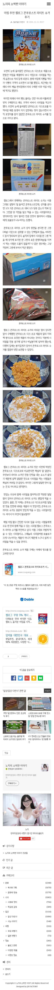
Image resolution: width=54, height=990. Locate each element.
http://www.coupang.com (17, 611)
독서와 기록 (12, 887)
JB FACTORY (32, 986)
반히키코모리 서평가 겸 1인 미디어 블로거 (21, 776)
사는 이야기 (12, 921)
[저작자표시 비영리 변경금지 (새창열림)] (33, 656)
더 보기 (47, 691)
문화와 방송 (12, 892)
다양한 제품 (12, 950)
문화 (7, 882)
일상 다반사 (12, 916)
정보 (7, 940)
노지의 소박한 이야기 (14, 4)
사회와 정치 (12, 902)
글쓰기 (7, 974)
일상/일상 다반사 (19, 22)
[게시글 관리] (14, 656)
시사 (7, 897)
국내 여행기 (12, 931)
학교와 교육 (12, 907)
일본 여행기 (12, 935)
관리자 (8, 969)
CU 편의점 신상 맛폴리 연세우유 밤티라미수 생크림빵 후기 (39, 739)
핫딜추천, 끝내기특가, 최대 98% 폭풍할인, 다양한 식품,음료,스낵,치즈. (19, 640)
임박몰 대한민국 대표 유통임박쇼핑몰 (19, 635)
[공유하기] (11, 656)
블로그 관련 (12, 945)
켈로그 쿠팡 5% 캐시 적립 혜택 (19, 615)
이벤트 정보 (12, 955)
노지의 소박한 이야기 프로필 (16, 853)
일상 (7, 911)
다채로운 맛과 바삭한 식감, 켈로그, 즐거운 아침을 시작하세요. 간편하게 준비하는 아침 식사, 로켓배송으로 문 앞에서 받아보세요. (19, 620)
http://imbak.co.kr (14, 631)
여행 (7, 926)
